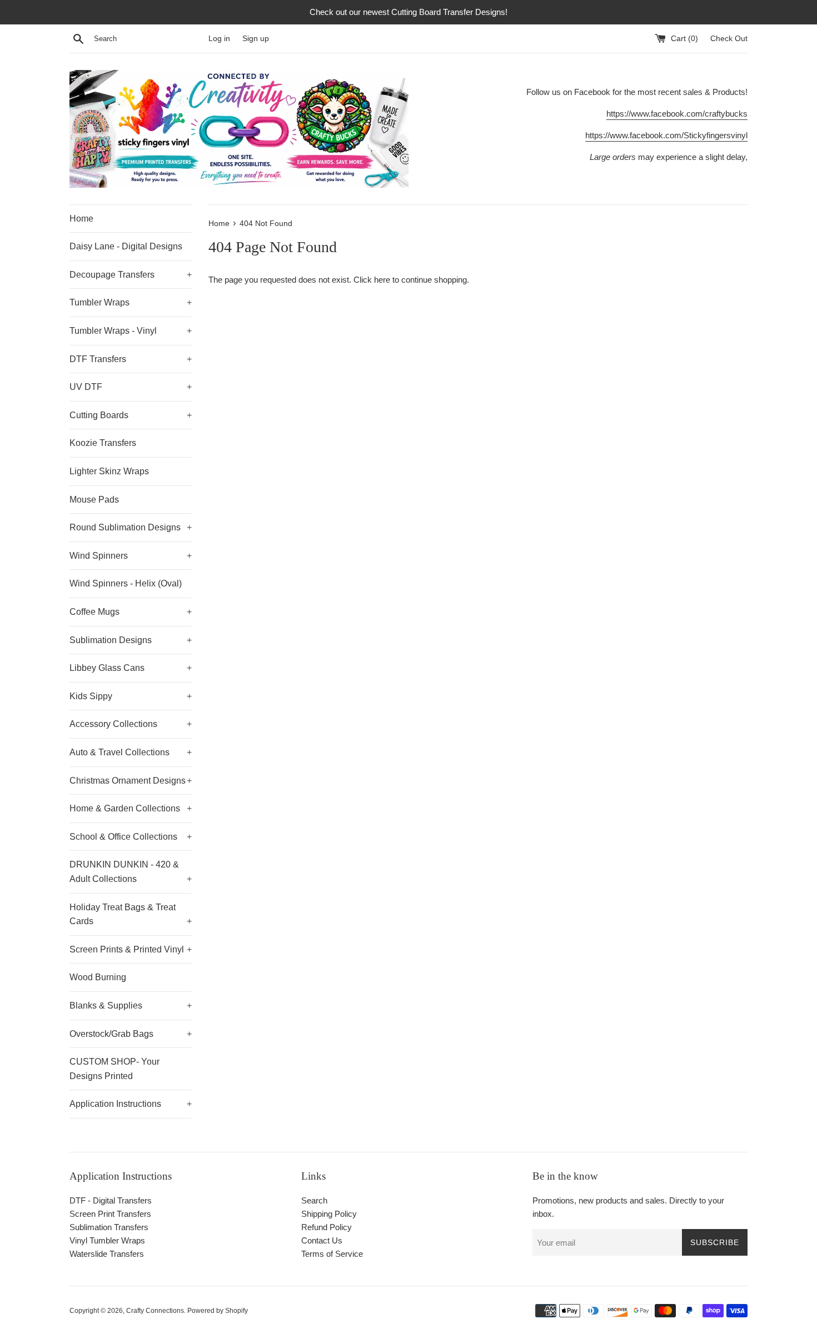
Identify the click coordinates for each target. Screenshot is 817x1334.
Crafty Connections (155, 1311)
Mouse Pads (94, 499)
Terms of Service (332, 1253)
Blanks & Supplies (130, 1005)
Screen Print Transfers (110, 1213)
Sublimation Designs (130, 640)
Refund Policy (326, 1227)
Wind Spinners (130, 555)
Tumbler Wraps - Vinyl (130, 330)
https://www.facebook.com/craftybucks (677, 113)
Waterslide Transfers (106, 1253)
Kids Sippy (130, 696)
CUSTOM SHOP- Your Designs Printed (114, 1069)
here (382, 279)
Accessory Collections (130, 724)
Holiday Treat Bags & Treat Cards (130, 914)
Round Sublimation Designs (130, 527)
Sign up (255, 38)
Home (81, 218)
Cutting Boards (130, 415)
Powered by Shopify (217, 1311)
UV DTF (130, 387)
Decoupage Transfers (130, 274)
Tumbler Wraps (130, 302)
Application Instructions (130, 1104)
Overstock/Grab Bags (130, 1034)
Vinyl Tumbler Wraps (107, 1240)
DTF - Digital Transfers (110, 1200)
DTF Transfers (130, 359)
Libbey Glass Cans (130, 668)
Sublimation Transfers (108, 1227)
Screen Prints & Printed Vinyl (130, 949)
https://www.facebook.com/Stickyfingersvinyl (666, 135)
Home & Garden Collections (130, 808)
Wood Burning (97, 977)
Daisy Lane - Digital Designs (125, 246)
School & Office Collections (130, 836)
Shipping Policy (329, 1213)
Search (314, 1200)
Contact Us (321, 1240)
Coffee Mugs (130, 611)
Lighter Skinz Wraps (109, 471)
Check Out (729, 38)
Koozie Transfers (102, 443)
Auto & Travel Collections (130, 752)
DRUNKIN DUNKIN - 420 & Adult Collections (130, 872)
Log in (219, 38)
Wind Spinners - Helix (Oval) (125, 583)
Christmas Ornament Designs (130, 780)
